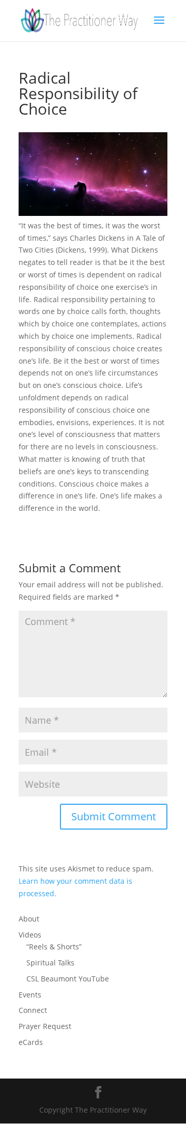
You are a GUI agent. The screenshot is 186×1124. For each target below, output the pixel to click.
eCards (31, 1042)
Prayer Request (45, 1026)
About (29, 919)
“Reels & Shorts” (54, 946)
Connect (33, 1010)
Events (30, 995)
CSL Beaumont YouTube (67, 979)
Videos (30, 935)
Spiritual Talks (50, 962)
